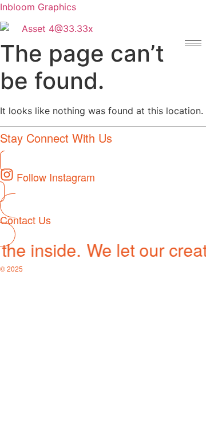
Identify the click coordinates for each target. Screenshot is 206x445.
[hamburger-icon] (193, 43)
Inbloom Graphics (38, 7)
